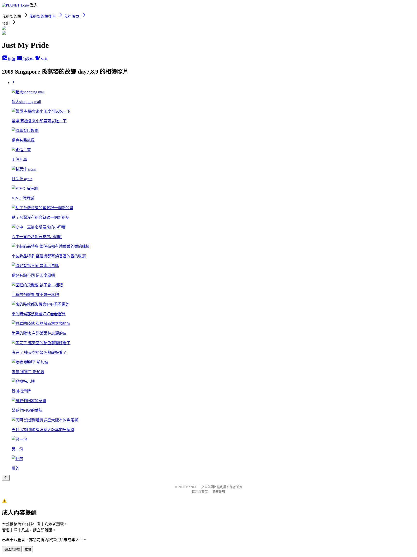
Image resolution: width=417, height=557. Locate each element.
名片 (44, 59)
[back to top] (6, 478)
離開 (28, 549)
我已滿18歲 (12, 549)
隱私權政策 (200, 492)
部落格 (28, 59)
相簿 (12, 59)
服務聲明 (218, 492)
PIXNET (191, 487)
